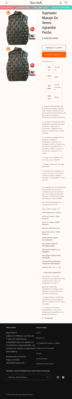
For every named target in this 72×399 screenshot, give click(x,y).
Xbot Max (15, 394)
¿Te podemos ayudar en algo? (48, 343)
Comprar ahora (54, 54)
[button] (6, 2)
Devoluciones (41, 359)
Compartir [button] (49, 318)
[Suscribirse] (47, 377)
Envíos (39, 353)
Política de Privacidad (45, 348)
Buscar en (40, 338)
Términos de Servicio (44, 364)
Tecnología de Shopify (26, 394)
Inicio (38, 333)
